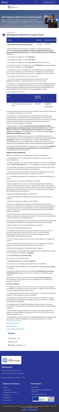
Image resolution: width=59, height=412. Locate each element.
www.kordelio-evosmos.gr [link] (13, 320)
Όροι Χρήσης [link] (35, 387)
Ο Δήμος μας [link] (6, 389)
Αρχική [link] (3, 20)
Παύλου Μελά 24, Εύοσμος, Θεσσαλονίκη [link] (12, 373)
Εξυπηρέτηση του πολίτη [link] (10, 392)
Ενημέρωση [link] (10, 20)
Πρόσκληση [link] (12, 323)
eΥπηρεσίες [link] (6, 395)
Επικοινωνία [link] (6, 400)
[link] (57, 20)
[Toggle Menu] (56, 7)
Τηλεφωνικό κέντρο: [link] (11, 370)
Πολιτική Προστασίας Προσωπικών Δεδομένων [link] (41, 390)
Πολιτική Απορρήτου (33, 409)
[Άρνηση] (57, 408)
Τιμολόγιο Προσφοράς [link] (15, 329)
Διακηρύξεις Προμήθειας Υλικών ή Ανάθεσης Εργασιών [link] (17, 21)
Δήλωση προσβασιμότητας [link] (39, 394)
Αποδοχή (24, 409)
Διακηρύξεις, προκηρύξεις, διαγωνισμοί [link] (25, 20)
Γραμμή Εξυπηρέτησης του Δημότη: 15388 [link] (13, 377)
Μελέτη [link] (11, 326)
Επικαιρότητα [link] (7, 397)
